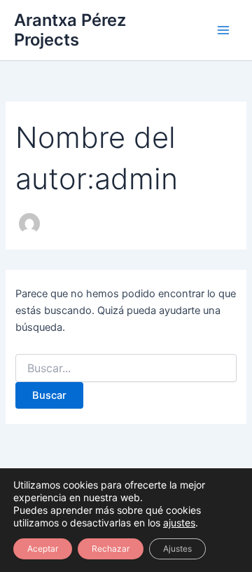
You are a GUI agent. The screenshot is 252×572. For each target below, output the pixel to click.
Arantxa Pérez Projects (70, 30)
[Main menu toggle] (223, 30)
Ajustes (177, 548)
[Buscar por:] (125, 368)
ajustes (179, 523)
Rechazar (111, 548)
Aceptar (42, 548)
